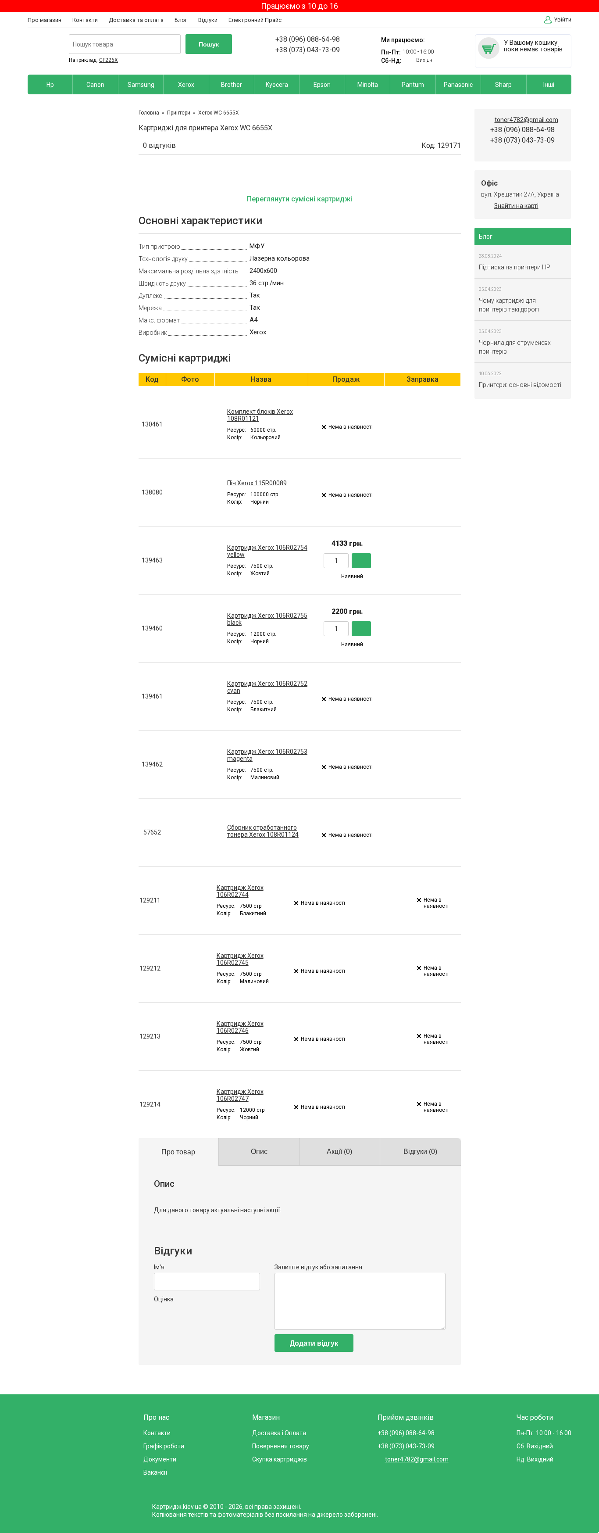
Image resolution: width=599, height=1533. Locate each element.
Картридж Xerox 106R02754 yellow (267, 551)
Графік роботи (163, 1446)
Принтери (178, 113)
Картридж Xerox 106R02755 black (267, 619)
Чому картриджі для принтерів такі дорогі (509, 305)
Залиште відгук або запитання (318, 1267)
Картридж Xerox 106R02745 (240, 959)
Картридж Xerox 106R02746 (240, 1027)
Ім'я (159, 1267)
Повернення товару (280, 1446)
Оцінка (164, 1299)
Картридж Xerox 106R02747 (240, 1095)
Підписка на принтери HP (514, 267)
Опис (259, 1151)
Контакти (85, 20)
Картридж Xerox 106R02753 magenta (267, 755)
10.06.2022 (490, 373)
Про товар (178, 1152)
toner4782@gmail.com (526, 119)
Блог (181, 20)
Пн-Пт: (391, 52)
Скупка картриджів (279, 1459)
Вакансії (155, 1472)
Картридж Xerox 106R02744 (240, 891)
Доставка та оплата (136, 20)
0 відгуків (159, 145)
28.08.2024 (490, 256)
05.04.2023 (490, 289)
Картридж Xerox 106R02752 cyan (267, 687)
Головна (149, 113)
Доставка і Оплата (279, 1432)
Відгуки (207, 20)
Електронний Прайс (255, 20)
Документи (159, 1459)
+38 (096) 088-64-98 (307, 39)
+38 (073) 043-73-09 (307, 50)
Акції (339, 1151)
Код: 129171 (441, 145)
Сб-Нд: (391, 60)
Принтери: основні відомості (520, 384)
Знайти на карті (516, 205)
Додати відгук (314, 1343)
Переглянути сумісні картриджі (299, 199)
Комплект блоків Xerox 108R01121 (260, 415)
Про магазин (44, 20)
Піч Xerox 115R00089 (257, 483)
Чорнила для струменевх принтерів (515, 347)
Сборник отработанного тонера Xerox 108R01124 (263, 831)
